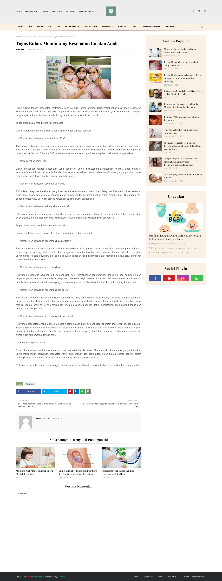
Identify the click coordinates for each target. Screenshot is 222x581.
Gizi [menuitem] (58, 26)
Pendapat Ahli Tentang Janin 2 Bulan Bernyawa (181, 118)
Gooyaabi (61, 576)
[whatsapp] (197, 278)
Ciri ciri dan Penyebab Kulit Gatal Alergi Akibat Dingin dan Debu (183, 92)
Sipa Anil (20, 49)
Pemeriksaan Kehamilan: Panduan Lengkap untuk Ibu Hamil (118, 472)
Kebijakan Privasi (87, 11)
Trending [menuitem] (171, 26)
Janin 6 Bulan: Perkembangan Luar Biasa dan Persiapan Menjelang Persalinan (78, 472)
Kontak (44, 11)
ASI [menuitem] (30, 26)
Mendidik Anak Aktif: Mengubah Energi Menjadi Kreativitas (34, 472)
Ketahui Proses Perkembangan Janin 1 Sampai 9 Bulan (182, 64)
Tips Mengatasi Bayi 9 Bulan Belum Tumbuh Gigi (181, 131)
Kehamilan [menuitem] (107, 26)
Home (19, 11)
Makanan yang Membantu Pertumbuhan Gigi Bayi (183, 176)
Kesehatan (29, 36)
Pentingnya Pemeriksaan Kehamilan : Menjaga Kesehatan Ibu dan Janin (182, 105)
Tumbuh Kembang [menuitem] (152, 26)
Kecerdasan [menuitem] (90, 26)
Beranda (19, 36)
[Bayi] (176, 217)
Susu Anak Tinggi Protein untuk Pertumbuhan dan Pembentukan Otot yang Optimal (182, 145)
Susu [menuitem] (135, 26)
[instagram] (199, 11)
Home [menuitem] (21, 26)
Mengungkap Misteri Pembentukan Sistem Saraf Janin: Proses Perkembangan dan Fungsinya (181, 161)
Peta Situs (57, 11)
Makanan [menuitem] (123, 26)
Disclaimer (70, 11)
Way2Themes (38, 576)
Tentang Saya (31, 11)
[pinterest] (204, 11)
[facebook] (194, 11)
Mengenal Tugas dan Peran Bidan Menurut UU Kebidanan (180, 51)
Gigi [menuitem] (50, 26)
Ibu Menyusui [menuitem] (72, 26)
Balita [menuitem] (40, 26)
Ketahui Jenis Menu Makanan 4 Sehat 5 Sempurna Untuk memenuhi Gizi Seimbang (182, 78)
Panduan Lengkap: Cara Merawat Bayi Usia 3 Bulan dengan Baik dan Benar (175, 237)
